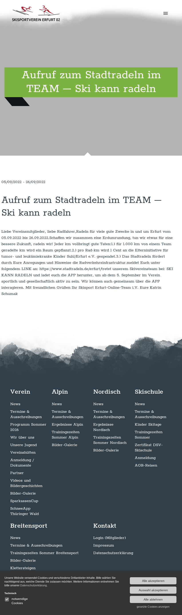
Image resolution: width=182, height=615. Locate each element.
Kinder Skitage (148, 424)
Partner (17, 473)
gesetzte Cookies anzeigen (153, 606)
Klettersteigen (23, 568)
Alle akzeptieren (153, 581)
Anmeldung (145, 457)
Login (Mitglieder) (109, 537)
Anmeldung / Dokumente (22, 463)
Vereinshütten (23, 452)
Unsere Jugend (23, 445)
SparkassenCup (24, 501)
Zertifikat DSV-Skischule (149, 448)
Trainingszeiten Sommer (148, 435)
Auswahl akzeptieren (153, 590)
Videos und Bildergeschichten (26, 483)
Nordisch (107, 392)
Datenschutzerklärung (113, 553)
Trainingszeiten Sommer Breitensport (44, 553)
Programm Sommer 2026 (28, 427)
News (15, 404)
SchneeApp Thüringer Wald (24, 511)
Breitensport (28, 526)
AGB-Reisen (146, 465)
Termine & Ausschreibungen (26, 414)
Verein (20, 392)
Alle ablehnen (153, 599)
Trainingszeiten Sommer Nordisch (110, 440)
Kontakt (104, 526)
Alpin (60, 392)
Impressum (103, 545)
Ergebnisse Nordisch (103, 427)
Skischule (149, 392)
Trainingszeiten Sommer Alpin (65, 435)
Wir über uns (22, 437)
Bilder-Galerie (23, 493)
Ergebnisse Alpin (67, 424)
